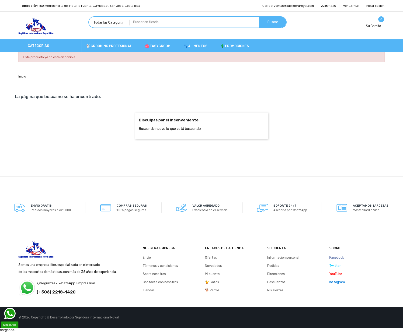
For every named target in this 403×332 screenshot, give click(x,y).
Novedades (213, 266)
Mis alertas (275, 290)
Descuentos (276, 282)
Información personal (283, 258)
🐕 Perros (212, 290)
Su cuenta (276, 248)
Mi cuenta (212, 274)
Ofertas (211, 258)
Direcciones (276, 274)
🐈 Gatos (212, 282)
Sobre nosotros (154, 274)
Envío (147, 258)
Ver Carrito (351, 5)
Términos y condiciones (160, 266)
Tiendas (149, 290)
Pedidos (273, 266)
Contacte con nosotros (160, 282)
